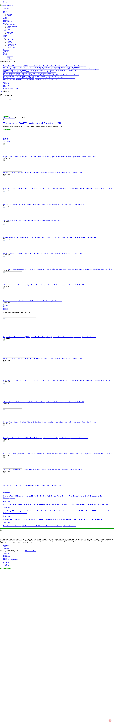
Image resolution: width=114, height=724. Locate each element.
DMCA (5, 86)
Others (5, 38)
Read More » (7, 129)
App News (10, 32)
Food (8, 29)
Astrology (9, 42)
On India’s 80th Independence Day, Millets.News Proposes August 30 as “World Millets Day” (30, 79)
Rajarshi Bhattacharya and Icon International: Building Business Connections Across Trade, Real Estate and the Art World (39, 78)
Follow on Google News (10, 88)
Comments (6, 141)
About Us (6, 82)
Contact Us (6, 85)
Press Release (11, 47)
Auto (4, 36)
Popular (5, 139)
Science (9, 41)
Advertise (6, 83)
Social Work (10, 45)
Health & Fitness (12, 24)
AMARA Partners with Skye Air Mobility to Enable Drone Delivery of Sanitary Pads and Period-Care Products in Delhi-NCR (39, 70)
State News (10, 15)
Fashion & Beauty (12, 26)
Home (5, 11)
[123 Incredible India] (6, 5)
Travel (8, 27)
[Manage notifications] (110, 720)
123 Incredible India (9, 118)
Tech (4, 30)
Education (6, 20)
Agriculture (10, 39)
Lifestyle (5, 23)
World (5, 17)
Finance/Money (11, 44)
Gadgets (9, 33)
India (4, 12)
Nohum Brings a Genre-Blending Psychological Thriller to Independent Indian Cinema (28, 73)
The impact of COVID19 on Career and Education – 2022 (32, 123)
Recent (5, 138)
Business (6, 18)
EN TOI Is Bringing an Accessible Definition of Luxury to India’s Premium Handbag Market (29, 76)
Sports (5, 35)
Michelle (5, 309)
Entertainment (7, 21)
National (9, 14)
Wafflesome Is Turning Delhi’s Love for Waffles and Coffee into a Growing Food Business (29, 72)
